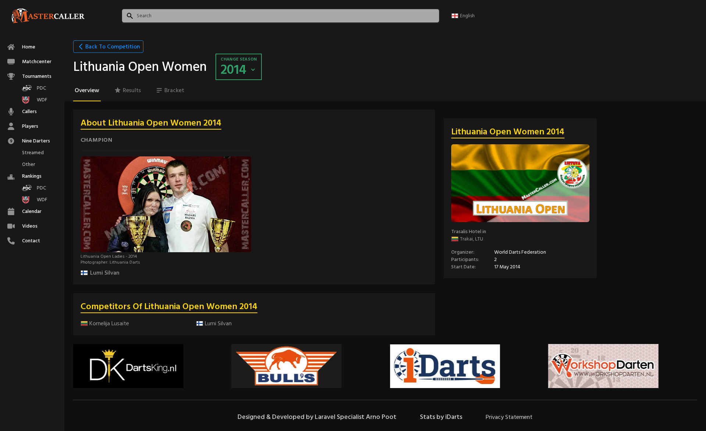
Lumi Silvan (105, 272)
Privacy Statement (509, 417)
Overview (87, 90)
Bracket (174, 90)
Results (132, 90)
